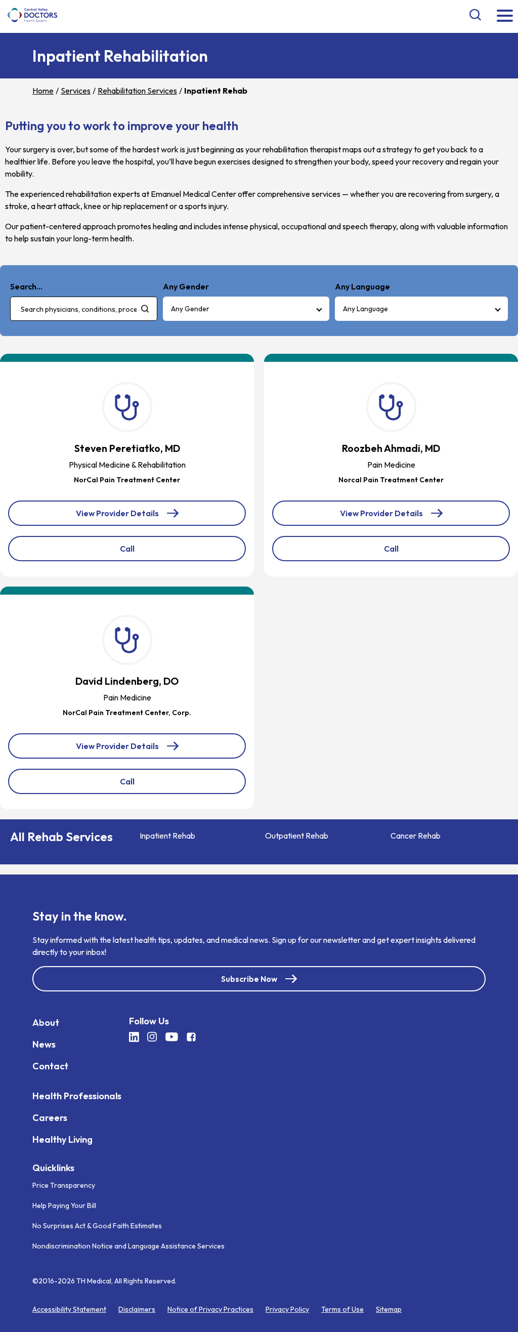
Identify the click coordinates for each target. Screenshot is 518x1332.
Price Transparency (63, 1184)
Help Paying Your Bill (64, 1205)
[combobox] (83, 309)
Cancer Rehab (416, 835)
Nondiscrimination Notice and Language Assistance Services (128, 1245)
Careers (49, 1117)
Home (43, 91)
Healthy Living (62, 1139)
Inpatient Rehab (167, 835)
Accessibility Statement (69, 1308)
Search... (26, 286)
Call (149, 552)
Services (76, 91)
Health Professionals (76, 1096)
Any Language (365, 308)
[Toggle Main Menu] (505, 16)
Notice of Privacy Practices (210, 1308)
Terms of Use (342, 1308)
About (45, 1022)
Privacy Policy (287, 1308)
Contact (50, 1066)
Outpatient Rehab (296, 835)
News (44, 1044)
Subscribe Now (249, 979)
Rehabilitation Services (137, 91)
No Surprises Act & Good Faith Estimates (97, 1225)
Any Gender (190, 308)
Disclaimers (136, 1308)
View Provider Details (124, 517)
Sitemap (389, 1308)
